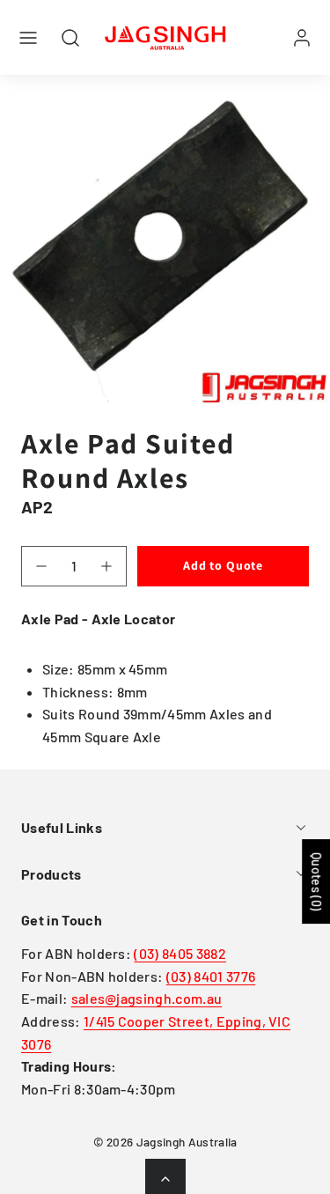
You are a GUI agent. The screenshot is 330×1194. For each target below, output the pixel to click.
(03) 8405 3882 (179, 953)
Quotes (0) (316, 881)
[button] (28, 38)
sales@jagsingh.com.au (147, 998)
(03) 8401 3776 (210, 976)
